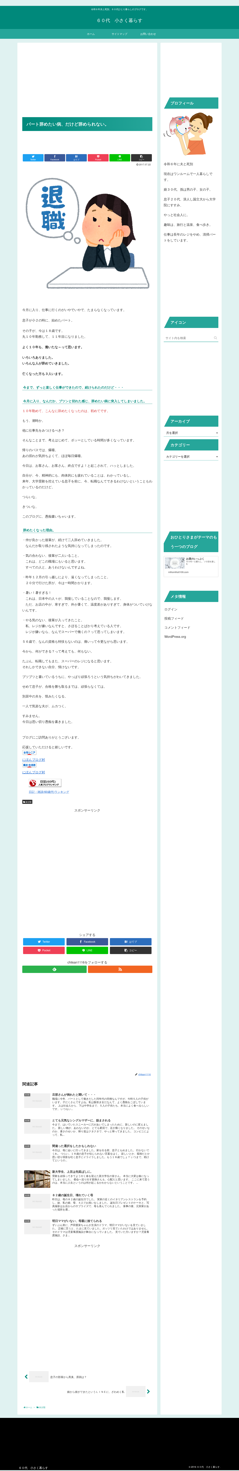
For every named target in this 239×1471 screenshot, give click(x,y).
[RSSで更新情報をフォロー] (120, 969)
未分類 (28, 801)
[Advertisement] (87, 84)
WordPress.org (175, 636)
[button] (215, 338)
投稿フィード (174, 618)
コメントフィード (177, 627)
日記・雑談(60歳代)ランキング (49, 792)
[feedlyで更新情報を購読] (54, 969)
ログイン (170, 609)
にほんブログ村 (33, 759)
